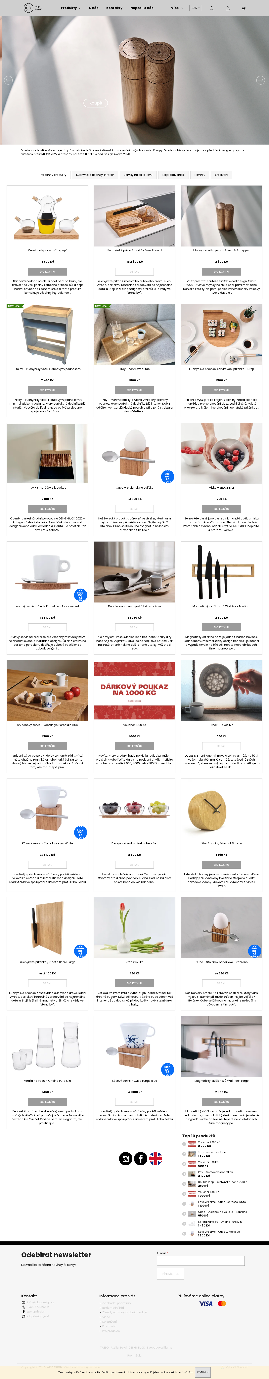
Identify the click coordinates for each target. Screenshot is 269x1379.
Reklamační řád (113, 1308)
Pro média (109, 1326)
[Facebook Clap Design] (140, 1158)
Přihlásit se (170, 1274)
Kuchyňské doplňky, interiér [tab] (95, 175)
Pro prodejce (111, 1331)
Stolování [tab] (221, 175)
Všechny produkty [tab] (53, 175)
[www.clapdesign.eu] (155, 1158)
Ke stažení (109, 1322)
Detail (134, 272)
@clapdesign (36, 1311)
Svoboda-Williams (159, 1348)
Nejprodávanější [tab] (173, 175)
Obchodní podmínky (116, 1303)
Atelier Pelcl (119, 1348)
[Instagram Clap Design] (125, 1158)
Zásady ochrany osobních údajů (124, 1312)
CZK (195, 8)
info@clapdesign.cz (40, 1302)
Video (106, 1317)
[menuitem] (71, 8)
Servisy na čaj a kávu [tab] (138, 175)
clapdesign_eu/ (38, 1316)
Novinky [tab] (200, 175)
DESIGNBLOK (137, 1348)
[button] (20, 80)
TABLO (104, 1348)
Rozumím (202, 1372)
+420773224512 (38, 1307)
